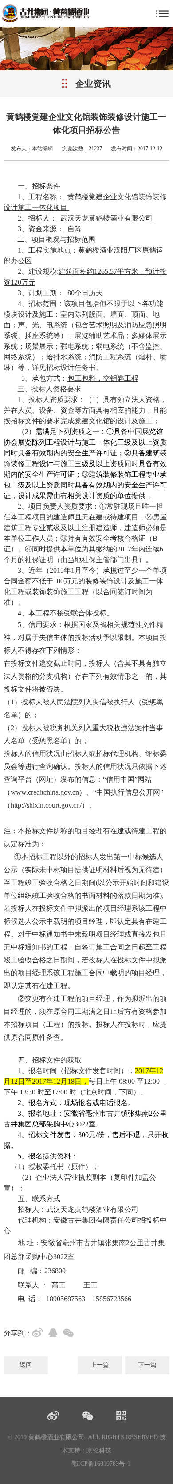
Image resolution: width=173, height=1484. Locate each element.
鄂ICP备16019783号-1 (101, 1463)
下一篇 (147, 1365)
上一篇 (99, 1365)
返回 (26, 1365)
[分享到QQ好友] (54, 1334)
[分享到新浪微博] (39, 1334)
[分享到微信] (70, 1334)
